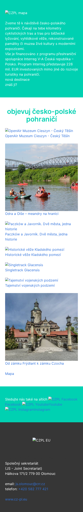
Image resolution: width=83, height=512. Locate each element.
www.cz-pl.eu (16, 499)
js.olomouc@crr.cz (30, 484)
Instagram (42, 409)
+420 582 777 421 (33, 489)
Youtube (55, 404)
